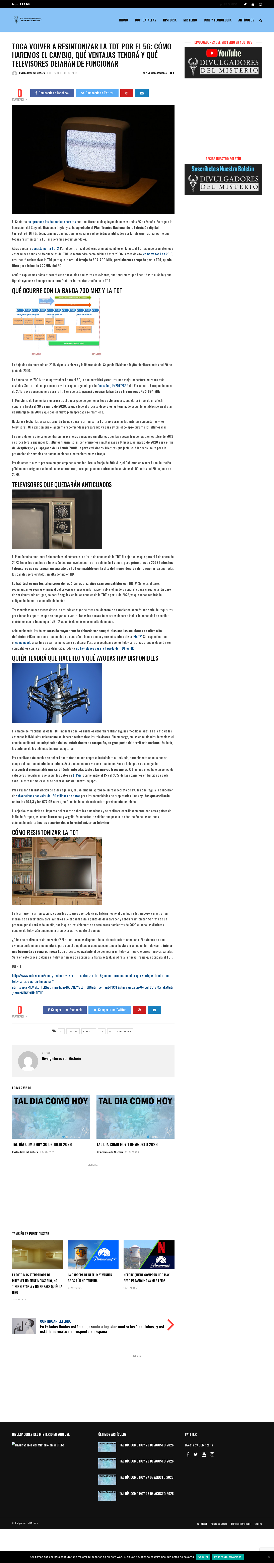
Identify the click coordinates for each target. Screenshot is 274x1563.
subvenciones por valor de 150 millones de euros (48, 795)
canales (73, 1031)
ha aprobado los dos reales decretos (52, 221)
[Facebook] (188, 1454)
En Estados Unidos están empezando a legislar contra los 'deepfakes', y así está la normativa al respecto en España (102, 1328)
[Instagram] (260, 4)
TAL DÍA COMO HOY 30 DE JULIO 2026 (42, 1144)
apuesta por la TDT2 (45, 248)
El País (77, 775)
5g (61, 1031)
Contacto (258, 1523)
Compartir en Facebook (54, 92)
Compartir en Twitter (100, 92)
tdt (101, 1031)
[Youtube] (253, 4)
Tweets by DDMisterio (199, 1444)
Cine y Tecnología (217, 19)
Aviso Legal (202, 1523)
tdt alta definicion (120, 1031)
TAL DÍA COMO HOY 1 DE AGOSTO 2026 (127, 1144)
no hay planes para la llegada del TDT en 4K (105, 648)
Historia (170, 19)
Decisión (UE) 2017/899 (112, 385)
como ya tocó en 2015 (157, 253)
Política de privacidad (228, 1556)
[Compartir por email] (142, 93)
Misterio (190, 19)
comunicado (23, 642)
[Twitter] (195, 1454)
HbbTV (137, 636)
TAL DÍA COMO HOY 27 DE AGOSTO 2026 (146, 1477)
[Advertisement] (93, 1197)
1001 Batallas (145, 19)
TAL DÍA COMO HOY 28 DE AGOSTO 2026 (146, 1460)
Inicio (123, 19)
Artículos (246, 19)
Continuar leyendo (55, 1321)
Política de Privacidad (241, 1523)
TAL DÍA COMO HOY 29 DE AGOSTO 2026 (146, 1444)
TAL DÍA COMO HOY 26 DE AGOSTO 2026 (146, 1493)
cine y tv (88, 1031)
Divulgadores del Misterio (32, 72)
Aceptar (203, 1556)
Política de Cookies (219, 1523)
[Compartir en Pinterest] (126, 93)
